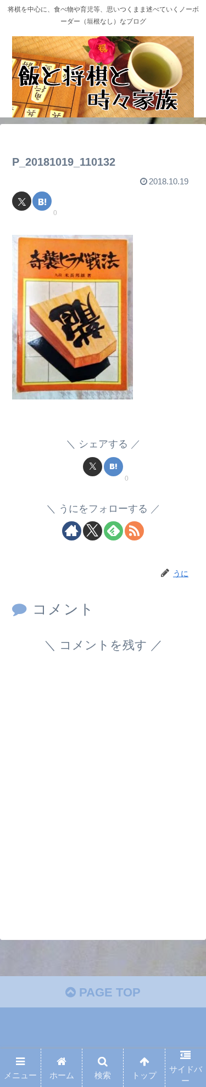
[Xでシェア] (21, 201)
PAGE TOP (108, 992)
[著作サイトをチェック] (71, 530)
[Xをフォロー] (92, 530)
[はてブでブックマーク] (42, 201)
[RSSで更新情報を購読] (134, 530)
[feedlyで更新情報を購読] (113, 530)
